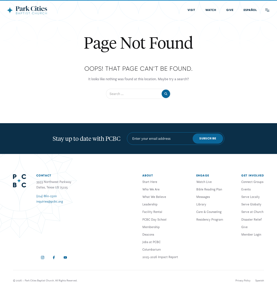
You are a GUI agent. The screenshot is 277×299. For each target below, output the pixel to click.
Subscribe (207, 138)
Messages (203, 197)
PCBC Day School (154, 219)
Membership (151, 227)
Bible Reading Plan (209, 189)
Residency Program (209, 219)
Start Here (149, 182)
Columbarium (151, 249)
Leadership (150, 204)
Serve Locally (250, 197)
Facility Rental (152, 212)
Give (229, 10)
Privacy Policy (242, 280)
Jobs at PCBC (151, 242)
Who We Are (151, 189)
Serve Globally (251, 204)
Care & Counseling (208, 212)
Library (201, 204)
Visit (191, 10)
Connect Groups (252, 182)
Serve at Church (252, 212)
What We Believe (154, 197)
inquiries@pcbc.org (49, 201)
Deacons (148, 234)
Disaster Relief (251, 219)
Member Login (251, 234)
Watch (210, 10)
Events (246, 189)
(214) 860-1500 (46, 196)
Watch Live (204, 182)
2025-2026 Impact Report (160, 257)
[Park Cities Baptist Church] (26, 10)
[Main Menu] (267, 10)
